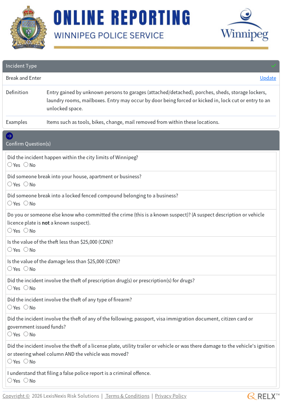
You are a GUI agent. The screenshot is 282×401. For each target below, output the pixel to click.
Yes (16, 165)
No (32, 165)
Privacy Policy (171, 396)
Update (268, 78)
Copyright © (16, 396)
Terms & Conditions (127, 396)
